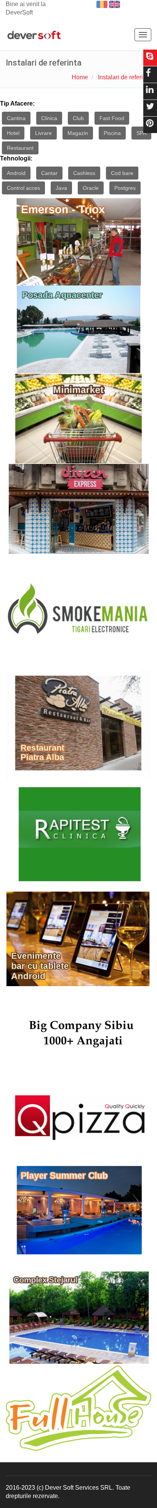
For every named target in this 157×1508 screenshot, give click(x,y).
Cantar (49, 173)
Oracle (91, 188)
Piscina (112, 133)
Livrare (43, 133)
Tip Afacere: (17, 103)
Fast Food (111, 118)
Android (16, 173)
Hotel (13, 133)
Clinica (49, 118)
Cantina (16, 118)
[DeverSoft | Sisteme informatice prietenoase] (34, 35)
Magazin (77, 133)
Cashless (84, 173)
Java (61, 188)
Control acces (23, 188)
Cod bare (122, 173)
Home (80, 77)
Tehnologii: (16, 158)
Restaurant (20, 148)
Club (78, 118)
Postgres (125, 188)
